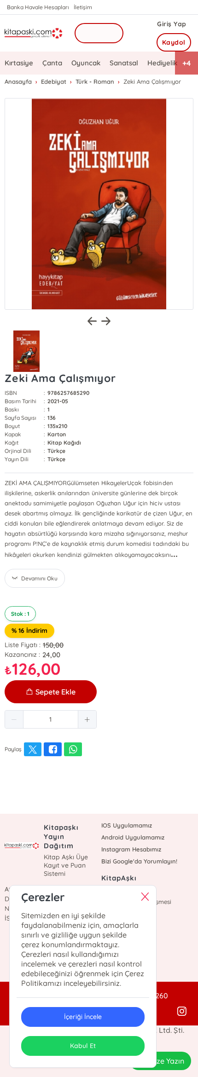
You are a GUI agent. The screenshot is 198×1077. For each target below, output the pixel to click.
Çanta (52, 62)
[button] (14, 719)
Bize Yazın (167, 1060)
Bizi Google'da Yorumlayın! (139, 861)
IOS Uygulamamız (126, 825)
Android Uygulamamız (132, 837)
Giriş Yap (171, 24)
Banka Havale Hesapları (38, 7)
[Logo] (34, 33)
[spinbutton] (51, 719)
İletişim (83, 7)
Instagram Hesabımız (131, 849)
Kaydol (174, 42)
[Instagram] (182, 1011)
